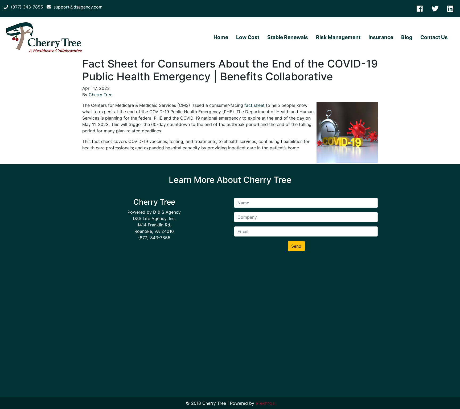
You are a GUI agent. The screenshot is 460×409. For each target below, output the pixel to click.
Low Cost (247, 37)
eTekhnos (265, 403)
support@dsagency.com (76, 7)
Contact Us (434, 37)
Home (220, 37)
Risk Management (338, 37)
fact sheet (254, 105)
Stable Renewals (287, 37)
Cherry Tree (100, 94)
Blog (406, 37)
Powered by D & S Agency (154, 212)
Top (447, 396)
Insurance (380, 37)
